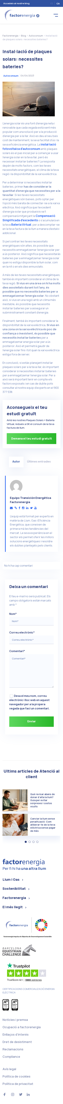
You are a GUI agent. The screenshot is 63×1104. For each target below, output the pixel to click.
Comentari (17, 651)
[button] (26, 842)
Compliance (11, 1057)
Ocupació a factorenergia (22, 1027)
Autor (16, 461)
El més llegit (13, 907)
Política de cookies (16, 1076)
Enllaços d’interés (16, 1034)
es (51, 3)
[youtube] (35, 508)
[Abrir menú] (56, 15)
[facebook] (19, 508)
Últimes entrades (39, 461)
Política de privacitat (18, 1084)
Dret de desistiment (17, 1042)
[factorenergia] (21, 15)
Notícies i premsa (15, 1020)
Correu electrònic (22, 632)
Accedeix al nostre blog (16, 3)
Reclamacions (13, 1049)
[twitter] (31, 508)
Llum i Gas (11, 879)
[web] (15, 508)
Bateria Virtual (21, 224)
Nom (13, 614)
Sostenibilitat (14, 888)
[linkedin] (27, 508)
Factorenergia (14, 897)
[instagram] (23, 508)
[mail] (11, 508)
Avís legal (9, 1069)
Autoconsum (10, 75)
